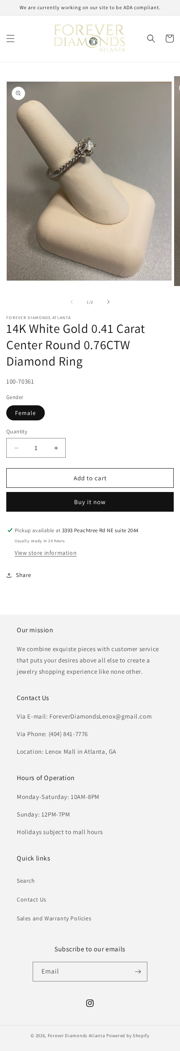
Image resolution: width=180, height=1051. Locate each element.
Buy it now (90, 502)
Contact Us (31, 899)
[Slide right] (108, 302)
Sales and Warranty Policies (54, 918)
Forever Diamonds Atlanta (76, 1035)
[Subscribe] (138, 971)
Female (25, 413)
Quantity (16, 431)
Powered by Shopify (127, 1035)
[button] (10, 38)
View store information (46, 552)
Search (26, 880)
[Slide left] (71, 302)
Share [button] (23, 575)
